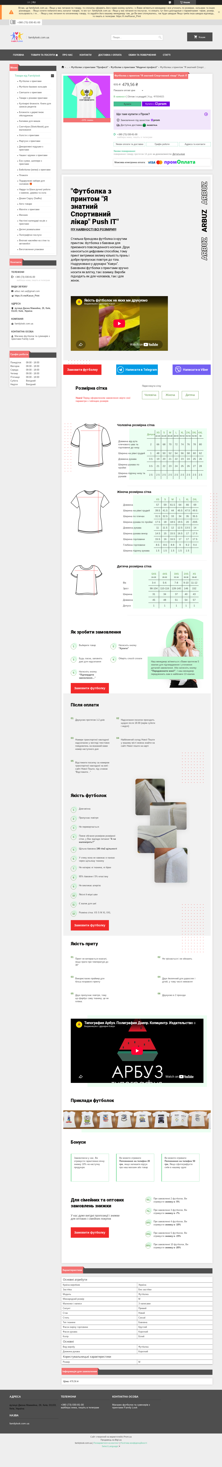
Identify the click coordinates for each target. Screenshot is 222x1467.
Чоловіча (150, 394)
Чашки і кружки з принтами (33, 155)
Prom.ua (128, 1437)
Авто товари (25, 204)
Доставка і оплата (110, 55)
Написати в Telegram (141, 369)
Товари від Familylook (27, 75)
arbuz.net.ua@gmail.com (27, 291)
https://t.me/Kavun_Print (27, 295)
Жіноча (170, 394)
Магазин (23, 215)
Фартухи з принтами (29, 141)
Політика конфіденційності (134, 1443)
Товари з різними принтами (33, 98)
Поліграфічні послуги (30, 235)
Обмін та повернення (142, 55)
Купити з (149, 104)
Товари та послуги (43, 55)
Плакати (23, 175)
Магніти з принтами (29, 209)
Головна (18, 55)
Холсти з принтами (29, 135)
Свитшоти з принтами (30, 92)
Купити (127, 104)
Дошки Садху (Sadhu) (30, 198)
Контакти (85, 55)
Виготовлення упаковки (31, 249)
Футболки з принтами (30, 81)
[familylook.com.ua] (17, 37)
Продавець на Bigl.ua (111, 1440)
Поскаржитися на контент (106, 1443)
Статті (166, 55)
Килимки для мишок (29, 121)
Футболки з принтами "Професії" (89, 67)
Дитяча (190, 394)
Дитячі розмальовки (29, 229)
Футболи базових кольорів (33, 86)
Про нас (67, 55)
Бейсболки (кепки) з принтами (34, 169)
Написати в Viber (195, 369)
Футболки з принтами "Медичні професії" (134, 67)
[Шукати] (160, 37)
